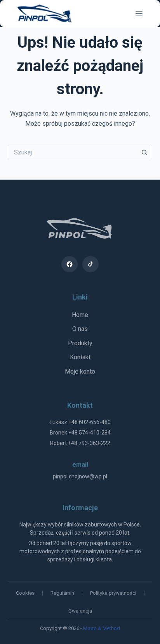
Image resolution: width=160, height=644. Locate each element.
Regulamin (62, 593)
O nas (80, 328)
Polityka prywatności (113, 593)
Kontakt (80, 357)
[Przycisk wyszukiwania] (144, 152)
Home (80, 315)
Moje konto (80, 371)
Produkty (80, 343)
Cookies (25, 593)
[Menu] (139, 13)
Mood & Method (101, 628)
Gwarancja (80, 611)
